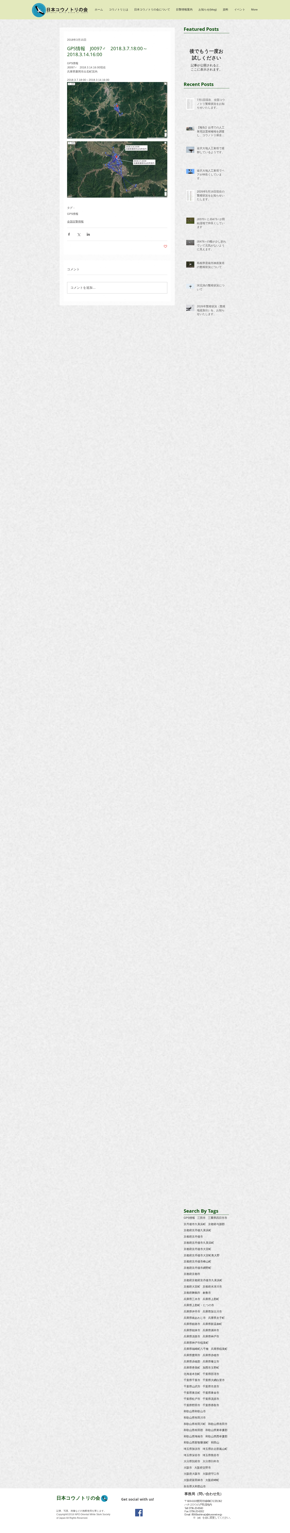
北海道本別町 (192, 1373)
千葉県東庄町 (192, 1392)
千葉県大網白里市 (214, 1380)
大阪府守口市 (211, 1473)
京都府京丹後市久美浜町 (199, 1242)
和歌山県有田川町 (195, 1423)
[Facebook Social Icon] (139, 1512)
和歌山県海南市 (193, 1436)
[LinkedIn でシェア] (88, 234)
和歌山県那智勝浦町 (196, 1442)
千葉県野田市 (192, 1405)
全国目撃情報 (75, 221)
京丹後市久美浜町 (195, 1224)
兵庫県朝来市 (192, 1330)
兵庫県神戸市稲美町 (196, 1342)
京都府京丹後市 (193, 1236)
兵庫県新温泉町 (212, 1323)
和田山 (215, 1442)
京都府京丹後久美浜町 (197, 1230)
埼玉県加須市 (192, 1448)
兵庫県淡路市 (192, 1336)
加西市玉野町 (211, 1367)
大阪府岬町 (212, 1480)
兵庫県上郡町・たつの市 (199, 1305)
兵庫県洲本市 (211, 1330)
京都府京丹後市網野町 (197, 1267)
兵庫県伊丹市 (192, 1311)
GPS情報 (72, 213)
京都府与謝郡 (216, 1224)
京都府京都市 (192, 1273)
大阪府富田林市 (193, 1480)
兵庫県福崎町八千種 (196, 1348)
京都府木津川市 (212, 1286)
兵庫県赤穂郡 (192, 1361)
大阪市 (188, 1467)
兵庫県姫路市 (192, 1323)
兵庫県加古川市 (212, 1311)
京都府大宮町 (192, 1286)
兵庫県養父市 (211, 1361)
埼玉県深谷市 (192, 1455)
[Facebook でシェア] (69, 234)
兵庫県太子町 (216, 1317)
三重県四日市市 (217, 1217)
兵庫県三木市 (192, 1299)
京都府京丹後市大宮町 (197, 1249)
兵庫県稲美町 (219, 1348)
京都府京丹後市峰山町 (197, 1261)
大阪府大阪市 (192, 1473)
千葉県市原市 (211, 1386)
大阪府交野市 (202, 1467)
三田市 (201, 1217)
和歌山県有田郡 (193, 1430)
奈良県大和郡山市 (195, 1486)
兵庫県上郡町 (211, 1299)
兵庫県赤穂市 (211, 1355)
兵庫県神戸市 (211, 1336)
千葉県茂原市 (211, 1398)
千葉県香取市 (211, 1405)
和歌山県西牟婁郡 (216, 1436)
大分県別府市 (192, 1461)
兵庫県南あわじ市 (195, 1317)
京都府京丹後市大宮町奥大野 (202, 1255)
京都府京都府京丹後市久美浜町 (203, 1280)
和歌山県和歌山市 (195, 1411)
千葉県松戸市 (192, 1398)
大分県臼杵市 (211, 1461)
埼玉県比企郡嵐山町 (215, 1448)
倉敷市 (207, 1292)
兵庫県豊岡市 (192, 1355)
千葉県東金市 (211, 1392)
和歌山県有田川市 (195, 1417)
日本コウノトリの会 (78, 1497)
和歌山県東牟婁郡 (216, 1430)
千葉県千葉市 (192, 1380)
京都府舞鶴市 (192, 1292)
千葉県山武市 (192, 1386)
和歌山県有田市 (217, 1423)
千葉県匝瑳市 (211, 1373)
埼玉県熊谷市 (211, 1455)
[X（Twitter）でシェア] (78, 234)
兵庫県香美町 (192, 1367)
